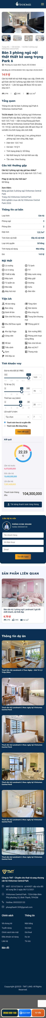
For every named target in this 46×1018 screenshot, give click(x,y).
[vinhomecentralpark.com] (23, 4)
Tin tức (28, 941)
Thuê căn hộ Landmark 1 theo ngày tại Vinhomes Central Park (22, 858)
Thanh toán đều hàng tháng (17, 426)
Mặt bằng (29, 923)
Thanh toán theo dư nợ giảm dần (19, 423)
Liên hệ (5, 941)
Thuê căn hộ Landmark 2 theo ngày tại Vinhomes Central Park (22, 821)
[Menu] (42, 4)
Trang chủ (5, 47)
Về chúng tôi (7, 923)
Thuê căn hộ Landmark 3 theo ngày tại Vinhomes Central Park (22, 783)
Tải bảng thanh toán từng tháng (23, 504)
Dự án (27, 937)
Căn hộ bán (16, 47)
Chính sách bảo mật (10, 932)
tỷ (40, 377)
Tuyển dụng (7, 928)
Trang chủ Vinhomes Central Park (16, 197)
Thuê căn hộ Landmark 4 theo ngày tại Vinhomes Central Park (22, 746)
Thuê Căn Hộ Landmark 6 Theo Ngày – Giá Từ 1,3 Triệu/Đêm (22, 671)
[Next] (40, 22)
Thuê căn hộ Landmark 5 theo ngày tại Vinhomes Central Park (22, 708)
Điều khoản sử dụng (10, 937)
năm (39, 405)
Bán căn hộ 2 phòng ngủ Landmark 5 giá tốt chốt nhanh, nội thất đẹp (22, 610)
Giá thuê (28, 932)
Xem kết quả (22, 432)
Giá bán (28, 928)
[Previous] (5, 22)
